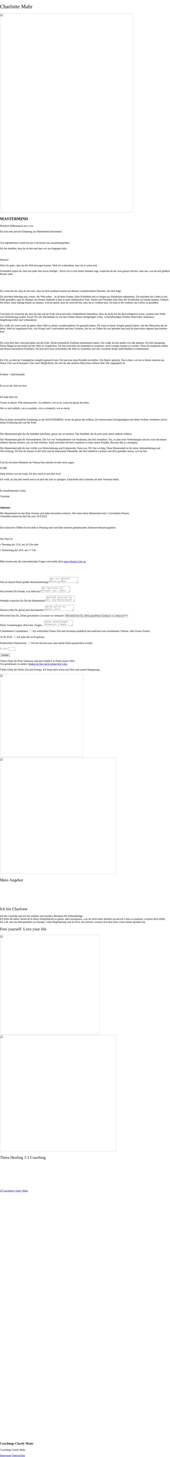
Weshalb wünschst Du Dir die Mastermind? (23, 600)
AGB (3, 637)
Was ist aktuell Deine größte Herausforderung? (24, 582)
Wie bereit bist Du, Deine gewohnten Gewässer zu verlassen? (32, 615)
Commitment (7, 631)
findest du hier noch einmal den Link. (48, 664)
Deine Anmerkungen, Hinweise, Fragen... (22, 625)
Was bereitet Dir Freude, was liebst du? (20, 591)
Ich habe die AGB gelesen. (31, 637)
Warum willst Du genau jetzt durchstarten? (22, 610)
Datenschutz (6, 643)
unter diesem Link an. (74, 561)
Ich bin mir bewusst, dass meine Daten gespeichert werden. (62, 643)
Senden (5, 655)
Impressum (5, 1455)
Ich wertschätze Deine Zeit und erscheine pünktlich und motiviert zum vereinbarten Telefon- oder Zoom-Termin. (91, 631)
